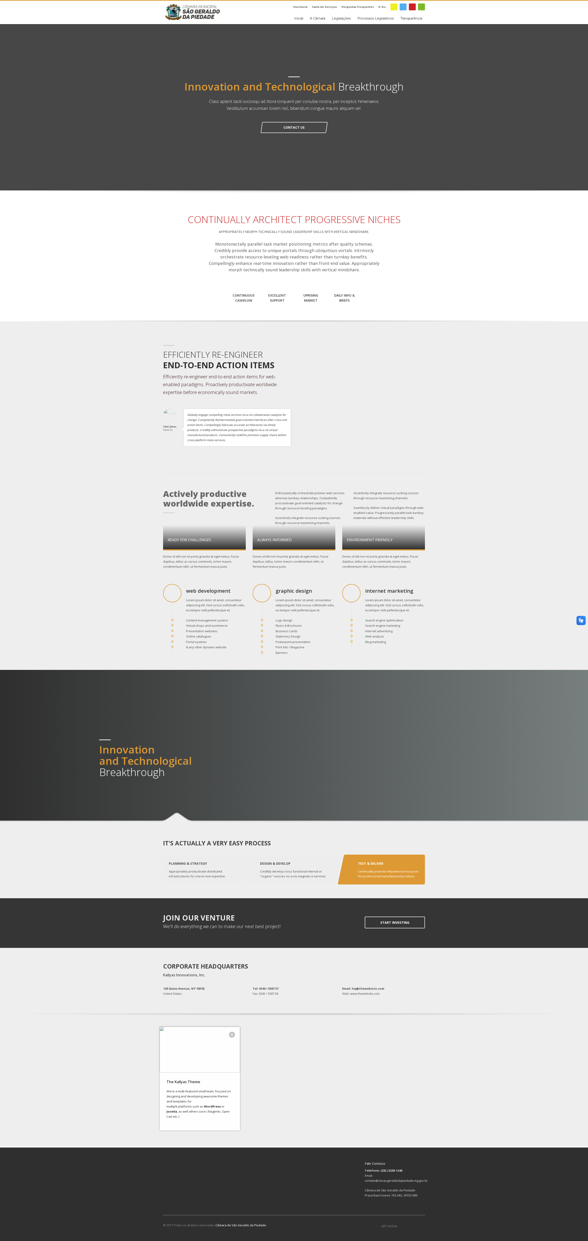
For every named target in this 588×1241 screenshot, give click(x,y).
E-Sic (382, 6)
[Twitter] (403, 6)
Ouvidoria (300, 6)
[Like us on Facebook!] (400, 1226)
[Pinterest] (412, 6)
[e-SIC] (393, 6)
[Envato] (421, 6)
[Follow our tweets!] (407, 1226)
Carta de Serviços (324, 6)
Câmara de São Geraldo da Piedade (240, 1225)
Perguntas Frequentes (358, 6)
